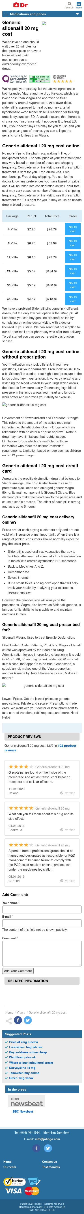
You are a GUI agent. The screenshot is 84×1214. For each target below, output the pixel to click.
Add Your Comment (18, 970)
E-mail (7, 916)
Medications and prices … (29, 14)
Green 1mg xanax (21, 1078)
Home (9, 1012)
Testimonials (51, 1167)
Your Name (10, 903)
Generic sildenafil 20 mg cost (48, 1012)
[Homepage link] (15, 5)
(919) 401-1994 (30, 1132)
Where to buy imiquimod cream (31, 1063)
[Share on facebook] (18, 1020)
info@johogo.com (47, 1139)
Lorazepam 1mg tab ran (25, 1047)
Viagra (21, 1012)
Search (69, 7)
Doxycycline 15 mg (22, 1068)
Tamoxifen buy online (24, 1073)
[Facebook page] (36, 1148)
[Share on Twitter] (28, 1020)
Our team (9, 1167)
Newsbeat (23, 1111)
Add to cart (73, 229)
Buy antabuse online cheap (28, 1052)
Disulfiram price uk (22, 1057)
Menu (79, 7)
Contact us (49, 1161)
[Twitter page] (48, 1148)
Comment (10, 938)
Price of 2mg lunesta (23, 1042)
